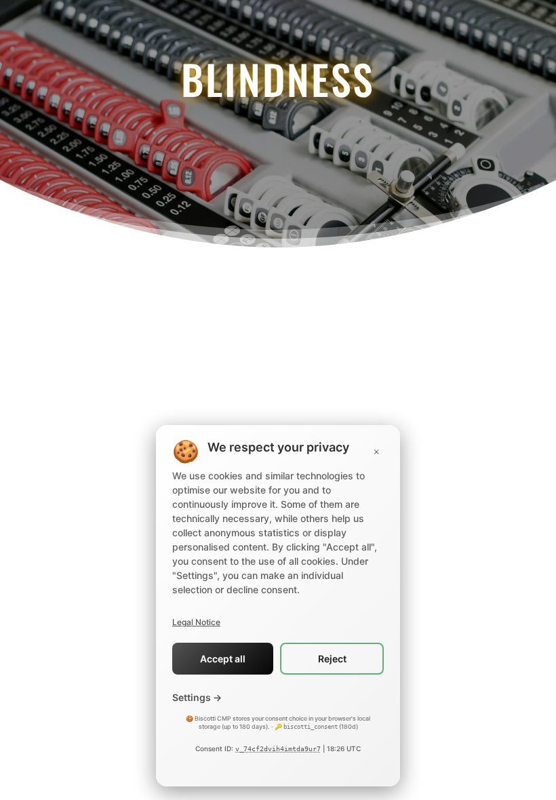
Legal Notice (196, 622)
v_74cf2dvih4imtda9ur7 (278, 749)
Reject (332, 658)
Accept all (222, 658)
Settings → (197, 697)
